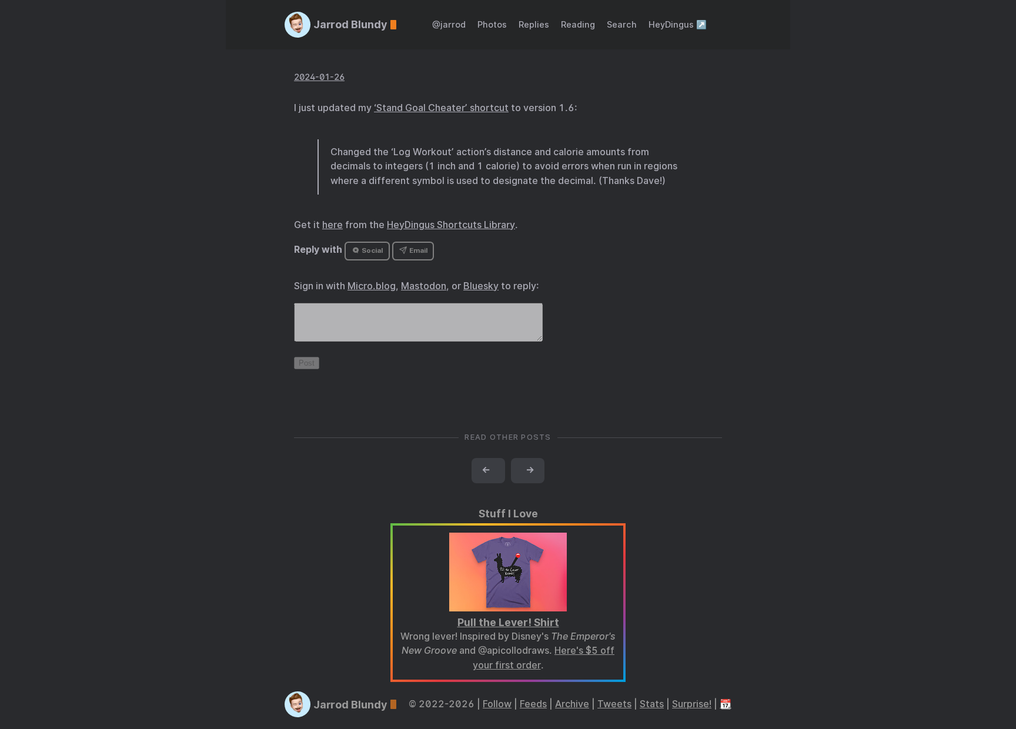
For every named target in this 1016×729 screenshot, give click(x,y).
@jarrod (449, 24)
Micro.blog (371, 286)
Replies (534, 24)
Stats (652, 704)
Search (622, 24)
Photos (492, 24)
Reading (578, 24)
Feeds (533, 704)
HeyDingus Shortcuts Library (451, 224)
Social (371, 250)
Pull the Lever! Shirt (508, 622)
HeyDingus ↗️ (678, 24)
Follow (497, 704)
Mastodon (423, 286)
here (332, 224)
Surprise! (691, 704)
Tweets (614, 704)
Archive (572, 704)
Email (417, 250)
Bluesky (481, 286)
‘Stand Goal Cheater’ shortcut (441, 107)
